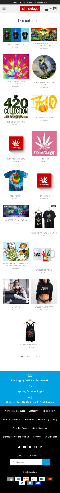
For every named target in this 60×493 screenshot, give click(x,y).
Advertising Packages (15, 410)
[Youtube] (30, 447)
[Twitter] (19, 447)
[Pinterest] (41, 447)
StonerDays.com (40, 428)
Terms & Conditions (12, 419)
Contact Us (34, 410)
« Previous (25, 356)
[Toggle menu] (4, 8)
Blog (55, 419)
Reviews (37, 436)
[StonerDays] (30, 8)
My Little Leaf (51, 436)
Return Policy (49, 410)
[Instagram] (35, 447)
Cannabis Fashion (21, 428)
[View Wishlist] (47, 10)
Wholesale (29, 419)
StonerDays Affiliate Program (16, 436)
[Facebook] (24, 447)
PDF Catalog (43, 419)
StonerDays (32, 472)
